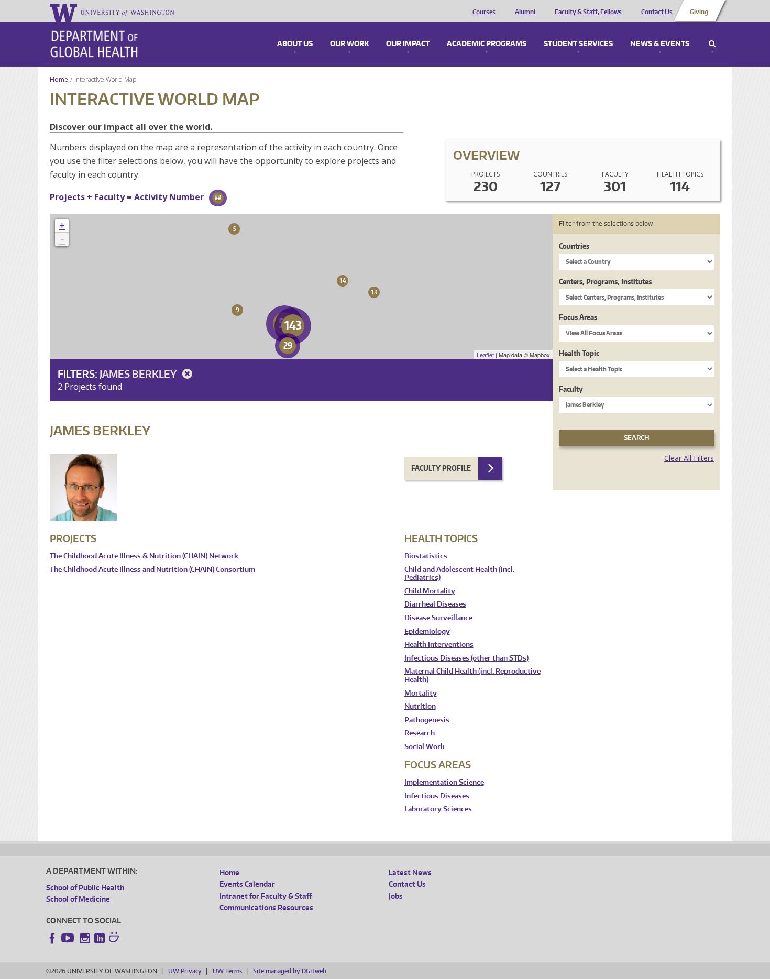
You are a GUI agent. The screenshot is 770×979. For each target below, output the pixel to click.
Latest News (410, 872)
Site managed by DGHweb (289, 971)
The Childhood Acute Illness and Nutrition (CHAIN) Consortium (152, 570)
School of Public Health (85, 887)
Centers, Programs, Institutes (605, 281)
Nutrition (420, 706)
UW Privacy (185, 971)
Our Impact (408, 44)
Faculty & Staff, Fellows (588, 12)
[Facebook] (52, 938)
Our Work (349, 44)
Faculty (571, 388)
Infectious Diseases (436, 796)
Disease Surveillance (438, 618)
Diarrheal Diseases (435, 604)
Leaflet (485, 354)
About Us (295, 44)
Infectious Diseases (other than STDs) (466, 658)
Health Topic (579, 353)
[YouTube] (68, 938)
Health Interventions (439, 644)
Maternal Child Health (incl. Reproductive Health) (472, 675)
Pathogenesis (426, 720)
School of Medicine (78, 899)
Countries (574, 245)
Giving (699, 12)
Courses (484, 12)
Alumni (525, 12)
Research (419, 733)
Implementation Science (444, 782)
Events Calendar (247, 883)
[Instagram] (85, 938)
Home (59, 79)
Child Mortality (429, 591)
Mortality (420, 693)
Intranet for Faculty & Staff (265, 896)
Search (712, 44)
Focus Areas (578, 317)
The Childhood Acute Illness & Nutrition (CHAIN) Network (144, 556)
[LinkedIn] (99, 938)
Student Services (578, 44)
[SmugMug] (115, 938)
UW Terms (227, 971)
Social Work (424, 747)
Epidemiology (427, 631)
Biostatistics (425, 556)
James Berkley (139, 374)
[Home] (94, 44)
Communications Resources (266, 907)
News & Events (659, 44)
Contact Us (657, 12)
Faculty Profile (441, 468)
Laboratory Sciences (438, 809)
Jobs (396, 896)
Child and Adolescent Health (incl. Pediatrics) (459, 574)
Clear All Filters (689, 458)
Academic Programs (486, 44)
